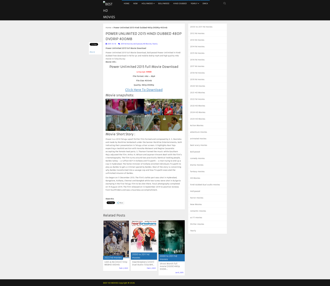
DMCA (205, 3)
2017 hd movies (197, 66)
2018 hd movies (197, 73)
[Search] (224, 3)
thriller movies (197, 224)
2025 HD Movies (197, 119)
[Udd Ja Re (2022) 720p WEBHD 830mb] (116, 239)
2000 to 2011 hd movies (201, 27)
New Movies (196, 204)
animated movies (198, 138)
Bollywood (163, 3)
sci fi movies (196, 217)
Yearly (194, 3)
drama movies (196, 165)
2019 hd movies (197, 79)
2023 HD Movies (197, 106)
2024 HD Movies (197, 112)
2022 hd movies (113, 257)
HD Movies (147, 44)
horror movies (196, 198)
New (135, 3)
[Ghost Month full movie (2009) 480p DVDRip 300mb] (172, 240)
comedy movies (197, 158)
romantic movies (198, 211)
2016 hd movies (197, 60)
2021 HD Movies (197, 92)
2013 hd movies (197, 40)
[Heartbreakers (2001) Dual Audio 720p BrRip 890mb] (144, 239)
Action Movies (196, 125)
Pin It (92, 52)
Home (126, 3)
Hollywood (147, 3)
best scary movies (198, 145)
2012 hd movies (197, 33)
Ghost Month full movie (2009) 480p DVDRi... (170, 266)
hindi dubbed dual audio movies (205, 184)
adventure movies (198, 132)
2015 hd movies (127, 44)
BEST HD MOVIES (110, 283)
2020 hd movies (197, 86)
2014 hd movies (197, 46)
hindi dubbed (180, 3)
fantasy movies (197, 171)
